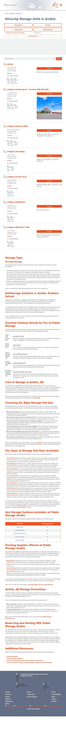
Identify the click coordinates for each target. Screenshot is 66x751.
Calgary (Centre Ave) (17, 177)
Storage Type (18, 29)
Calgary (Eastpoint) (16, 202)
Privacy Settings (56, 694)
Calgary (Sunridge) (16, 151)
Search (59, 58)
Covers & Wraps (11, 568)
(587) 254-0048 (12, 71)
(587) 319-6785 (12, 96)
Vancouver (8, 694)
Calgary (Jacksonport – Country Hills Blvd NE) (28, 89)
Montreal (7, 699)
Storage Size (18, 25)
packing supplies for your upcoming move (41, 584)
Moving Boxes (11, 560)
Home (7, 13)
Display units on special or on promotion (15, 32)
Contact (53, 699)
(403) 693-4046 (12, 183)
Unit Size (47, 25)
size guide (39, 442)
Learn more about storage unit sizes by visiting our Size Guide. (25, 660)
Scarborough (30, 694)
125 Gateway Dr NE (47, 523)
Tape (8, 573)
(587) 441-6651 (12, 208)
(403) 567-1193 (12, 133)
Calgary (7, 696)
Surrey (7, 703)
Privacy (53, 692)
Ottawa (29, 692)
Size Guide (37, 398)
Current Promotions (12, 656)
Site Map (54, 701)
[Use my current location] (54, 58)
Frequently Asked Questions (15, 658)
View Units (49, 68)
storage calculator (21, 506)
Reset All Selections (33, 36)
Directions (9, 73)
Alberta (12, 13)
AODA (53, 696)
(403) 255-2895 (12, 234)
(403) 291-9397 (12, 158)
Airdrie (10, 64)
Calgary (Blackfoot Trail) (18, 227)
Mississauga (8, 701)
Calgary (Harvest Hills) (17, 126)
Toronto (7, 692)
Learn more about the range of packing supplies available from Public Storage (29, 662)
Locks (8, 564)
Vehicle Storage (48, 29)
